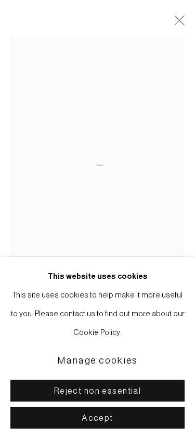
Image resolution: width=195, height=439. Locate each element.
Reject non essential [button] (97, 390)
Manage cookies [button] (97, 360)
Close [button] (177, 23)
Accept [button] (97, 418)
